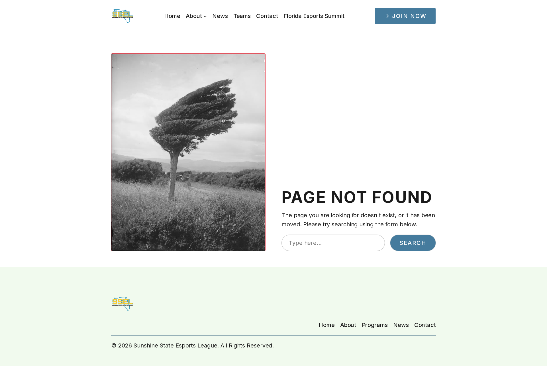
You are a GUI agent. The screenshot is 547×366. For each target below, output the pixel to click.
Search (412, 242)
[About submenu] (205, 16)
